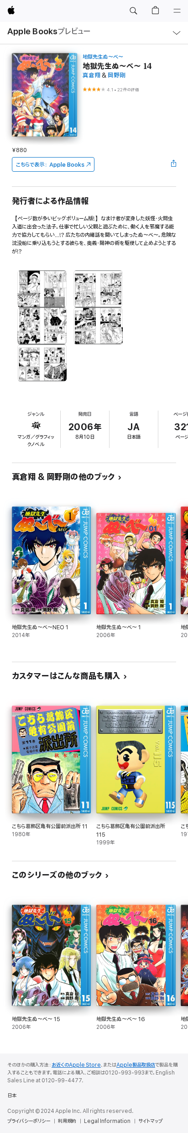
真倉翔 (91, 75)
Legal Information (107, 1121)
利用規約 (67, 1121)
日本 (11, 1095)
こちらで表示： (50, 164)
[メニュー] (177, 11)
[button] (133, 11)
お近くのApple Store (76, 1065)
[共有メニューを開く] (173, 164)
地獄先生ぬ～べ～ (103, 56)
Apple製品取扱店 (135, 1065)
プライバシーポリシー (28, 1121)
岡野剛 (116, 75)
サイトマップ (150, 1121)
